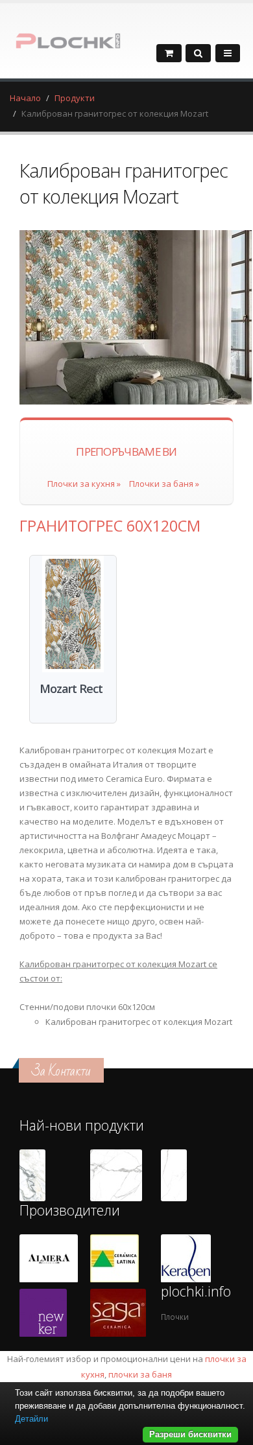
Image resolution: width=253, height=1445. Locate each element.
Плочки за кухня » (84, 483)
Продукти (74, 98)
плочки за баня (140, 1374)
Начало (25, 98)
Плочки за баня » (164, 483)
